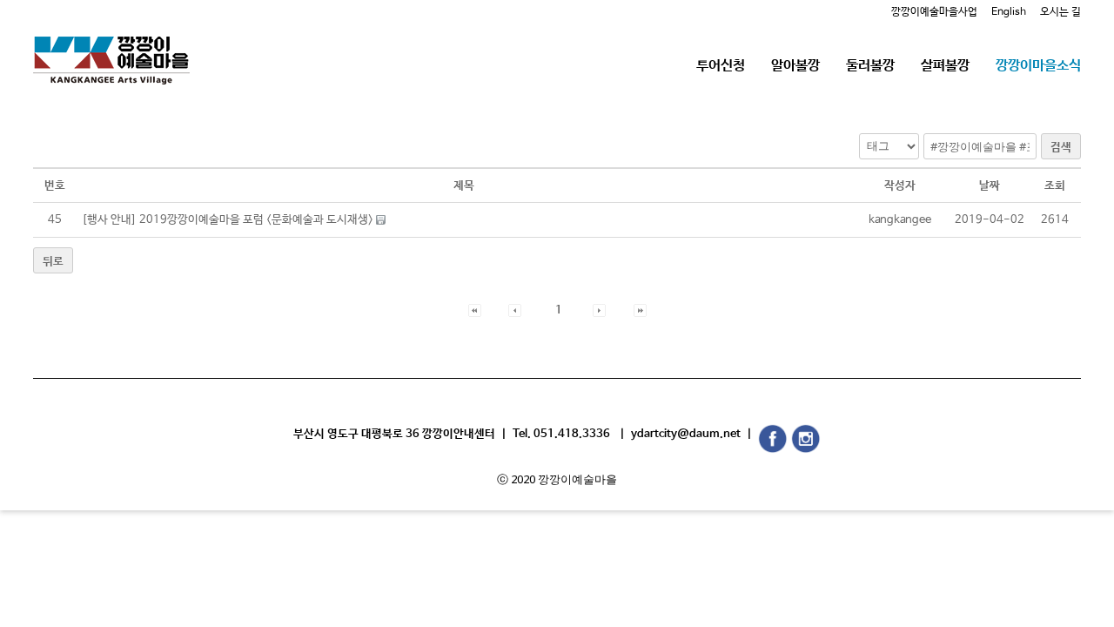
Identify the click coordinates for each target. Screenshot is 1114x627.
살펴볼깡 (945, 65)
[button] (474, 310)
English (1008, 12)
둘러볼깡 (870, 65)
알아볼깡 (795, 65)
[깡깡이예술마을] (111, 47)
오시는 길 (1060, 12)
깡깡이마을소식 (1038, 65)
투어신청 (720, 65)
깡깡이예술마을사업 (934, 12)
